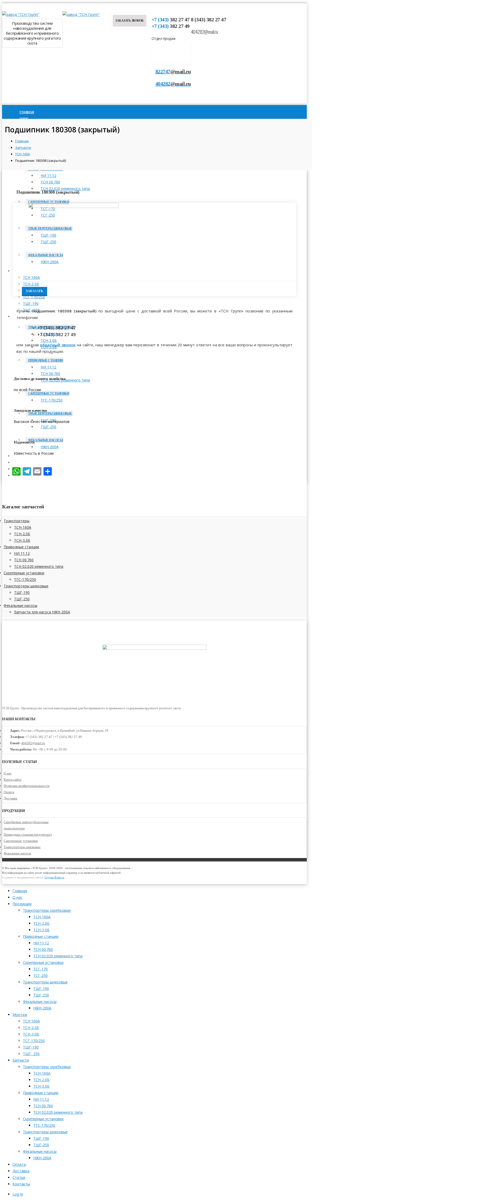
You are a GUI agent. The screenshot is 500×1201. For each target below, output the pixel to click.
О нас (8, 773)
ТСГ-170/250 (34, 296)
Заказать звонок (129, 20)
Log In (17, 1194)
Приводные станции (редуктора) (28, 834)
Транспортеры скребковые (47, 910)
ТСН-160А (22, 527)
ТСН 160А (31, 277)
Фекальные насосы (20, 605)
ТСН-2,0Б (31, 283)
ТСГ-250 (40, 975)
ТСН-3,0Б (31, 290)
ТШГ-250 (22, 598)
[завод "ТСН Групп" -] (20, 14)
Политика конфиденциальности (26, 786)
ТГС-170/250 (25, 579)
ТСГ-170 (40, 968)
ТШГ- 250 (31, 1053)
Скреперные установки (48, 202)
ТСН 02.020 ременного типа (38, 566)
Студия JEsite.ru (54, 877)
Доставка (10, 798)
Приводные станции (45, 360)
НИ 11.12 (48, 175)
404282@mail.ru (204, 31)
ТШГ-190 (31, 303)
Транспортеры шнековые (26, 585)
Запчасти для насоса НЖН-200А (42, 611)
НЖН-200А (42, 1008)
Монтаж (27, 271)
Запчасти (20, 1060)
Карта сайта (12, 779)
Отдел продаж (164, 38)
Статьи (18, 1177)
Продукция (22, 903)
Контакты (21, 1183)
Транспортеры (16, 520)
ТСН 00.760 (50, 182)
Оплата (9, 792)
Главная (19, 890)
